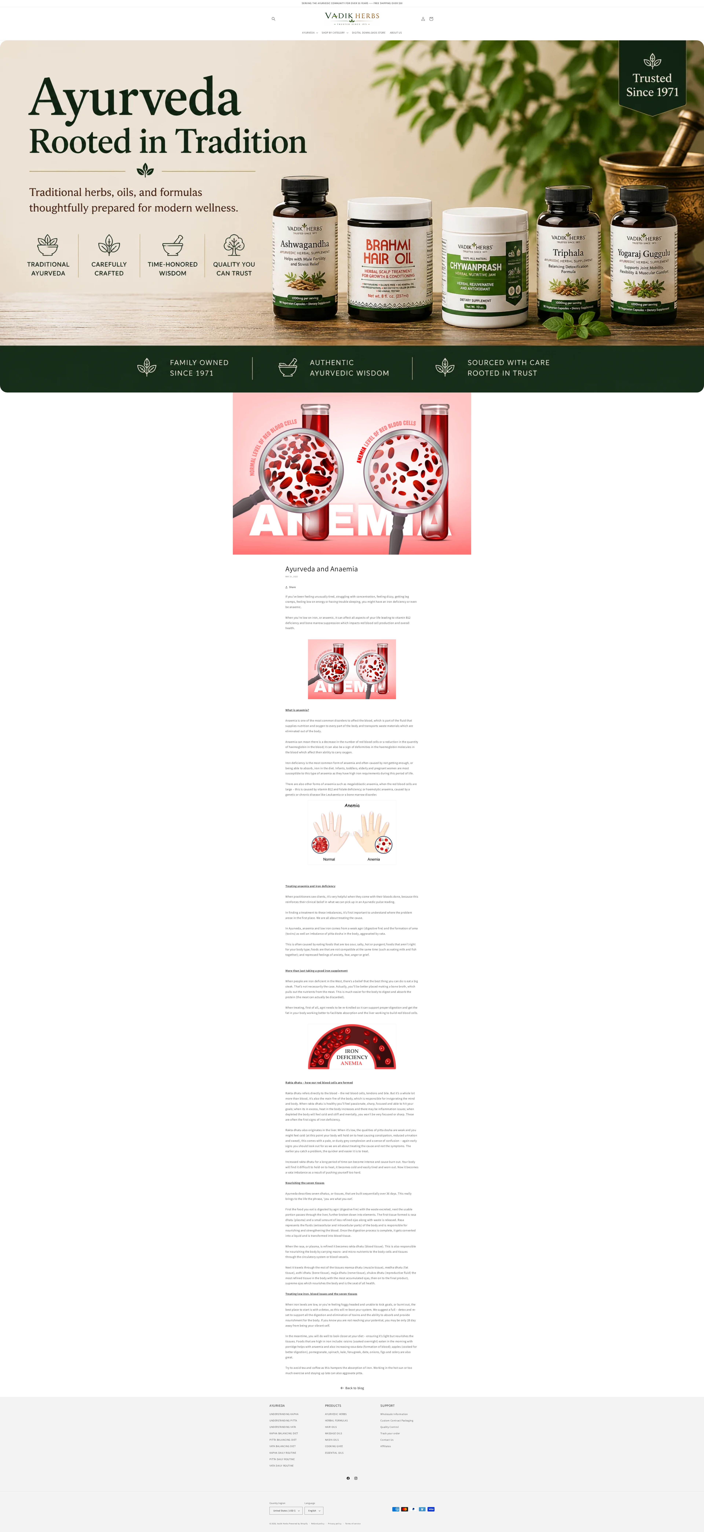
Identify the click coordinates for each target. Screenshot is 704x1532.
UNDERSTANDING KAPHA (284, 1414)
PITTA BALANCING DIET (283, 1439)
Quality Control (389, 1427)
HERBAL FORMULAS (336, 1420)
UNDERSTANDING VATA (283, 1427)
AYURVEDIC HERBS (336, 1414)
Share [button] (292, 587)
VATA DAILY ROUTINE (282, 1465)
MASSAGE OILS (333, 1433)
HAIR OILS (331, 1427)
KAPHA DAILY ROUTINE (283, 1452)
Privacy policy (335, 1523)
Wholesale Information (394, 1414)
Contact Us (386, 1439)
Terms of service (353, 1523)
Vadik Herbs (283, 1523)
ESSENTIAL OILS (334, 1452)
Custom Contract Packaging (396, 1420)
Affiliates (385, 1446)
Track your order (390, 1433)
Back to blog (354, 1388)
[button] (274, 19)
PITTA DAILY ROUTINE (282, 1459)
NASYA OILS (332, 1439)
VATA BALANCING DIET (283, 1446)
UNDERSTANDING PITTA (283, 1420)
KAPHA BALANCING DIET (284, 1433)
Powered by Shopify (298, 1523)
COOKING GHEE (334, 1446)
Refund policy (317, 1523)
